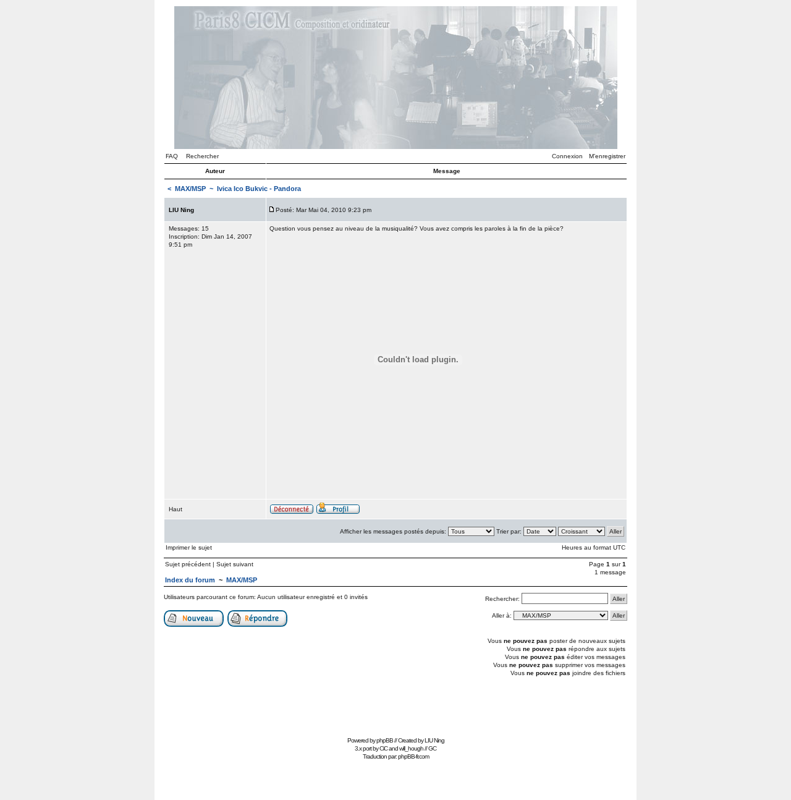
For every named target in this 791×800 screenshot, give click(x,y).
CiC (383, 748)
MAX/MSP (190, 188)
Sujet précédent (188, 564)
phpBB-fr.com (413, 756)
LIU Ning (434, 740)
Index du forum (190, 580)
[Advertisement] (395, 705)
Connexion (567, 156)
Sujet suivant (234, 564)
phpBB (384, 740)
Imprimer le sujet (189, 547)
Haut (175, 509)
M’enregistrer (607, 156)
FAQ (172, 156)
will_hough (411, 748)
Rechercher (202, 156)
